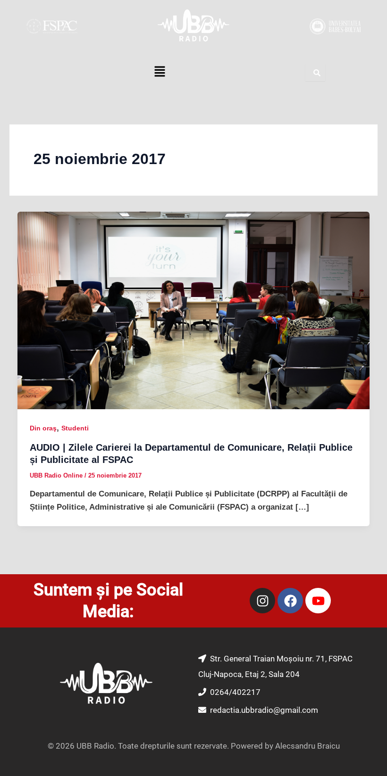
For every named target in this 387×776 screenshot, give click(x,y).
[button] (159, 72)
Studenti (75, 428)
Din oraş (43, 428)
